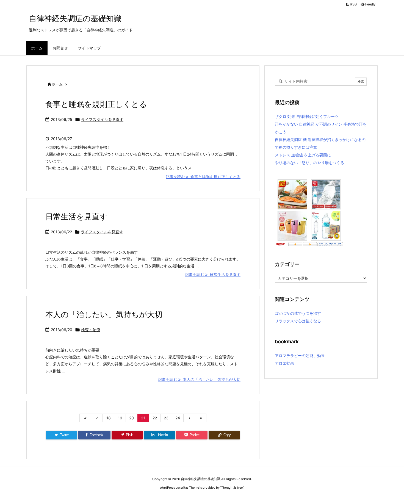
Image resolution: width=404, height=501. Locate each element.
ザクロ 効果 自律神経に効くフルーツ (307, 116)
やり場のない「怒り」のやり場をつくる (309, 162)
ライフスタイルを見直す (102, 119)
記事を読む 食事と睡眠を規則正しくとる (203, 176)
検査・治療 (90, 329)
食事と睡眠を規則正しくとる (96, 104)
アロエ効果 (284, 363)
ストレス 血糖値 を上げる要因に (303, 155)
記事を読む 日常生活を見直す (212, 274)
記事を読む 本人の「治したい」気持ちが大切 (199, 379)
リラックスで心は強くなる (298, 321)
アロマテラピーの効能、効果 (300, 355)
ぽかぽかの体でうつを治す (298, 313)
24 (177, 418)
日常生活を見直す (76, 216)
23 (166, 418)
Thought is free (232, 487)
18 (108, 418)
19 (120, 418)
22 (155, 418)
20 (131, 418)
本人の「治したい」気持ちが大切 (103, 314)
